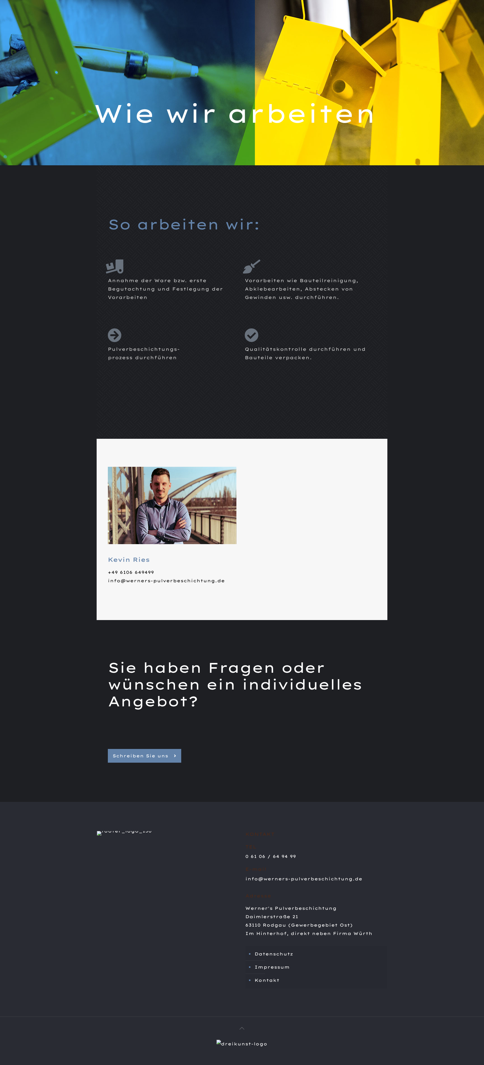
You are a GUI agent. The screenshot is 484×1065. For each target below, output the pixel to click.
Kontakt (267, 980)
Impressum (272, 967)
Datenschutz (274, 954)
